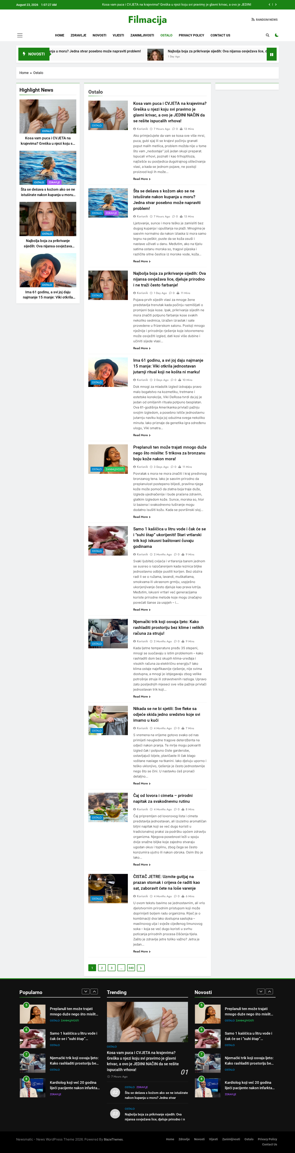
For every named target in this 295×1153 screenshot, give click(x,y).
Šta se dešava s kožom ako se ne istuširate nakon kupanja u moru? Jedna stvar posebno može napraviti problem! (156, 1098)
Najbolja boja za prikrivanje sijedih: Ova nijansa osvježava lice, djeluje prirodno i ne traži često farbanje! (169, 279)
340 (131, 968)
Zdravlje (78, 35)
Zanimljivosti (142, 35)
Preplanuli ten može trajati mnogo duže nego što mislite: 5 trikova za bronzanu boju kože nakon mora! (169, 453)
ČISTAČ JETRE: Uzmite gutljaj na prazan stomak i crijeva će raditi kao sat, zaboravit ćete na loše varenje (166, 882)
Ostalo (166, 35)
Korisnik (142, 129)
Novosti (99, 35)
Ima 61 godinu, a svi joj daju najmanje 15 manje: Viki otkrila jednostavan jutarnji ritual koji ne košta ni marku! (168, 366)
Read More (140, 179)
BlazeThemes (113, 1139)
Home (59, 35)
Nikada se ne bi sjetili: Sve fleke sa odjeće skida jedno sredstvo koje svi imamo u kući (166, 714)
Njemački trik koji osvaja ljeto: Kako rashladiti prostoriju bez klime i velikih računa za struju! (168, 627)
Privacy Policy (191, 35)
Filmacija (147, 20)
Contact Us (220, 35)
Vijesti (118, 35)
